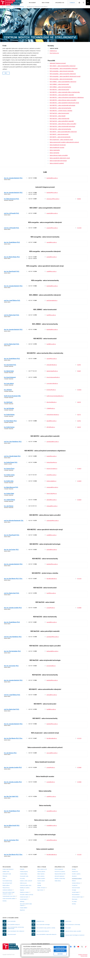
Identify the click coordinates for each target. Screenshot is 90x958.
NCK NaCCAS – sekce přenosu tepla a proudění (63, 124)
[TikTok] (85, 946)
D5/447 (79, 371)
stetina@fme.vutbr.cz (52, 694)
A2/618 (79, 402)
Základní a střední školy (60, 878)
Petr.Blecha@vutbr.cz (52, 578)
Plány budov (74, 899)
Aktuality (74, 869)
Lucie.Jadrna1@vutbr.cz (52, 383)
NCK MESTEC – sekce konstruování (59, 89)
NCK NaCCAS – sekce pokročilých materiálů (62, 121)
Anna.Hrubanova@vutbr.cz (53, 377)
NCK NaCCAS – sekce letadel (57, 116)
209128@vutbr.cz (51, 427)
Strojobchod (74, 885)
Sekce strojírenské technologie (58, 160)
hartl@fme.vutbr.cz (51, 315)
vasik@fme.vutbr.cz (51, 796)
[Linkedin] (74, 946)
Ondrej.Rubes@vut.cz (52, 462)
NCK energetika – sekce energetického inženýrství (63, 68)
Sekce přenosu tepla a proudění (59, 155)
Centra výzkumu (40, 876)
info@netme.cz (53, 50)
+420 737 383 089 (32, 475)
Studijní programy (24, 871)
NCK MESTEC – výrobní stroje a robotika (61, 110)
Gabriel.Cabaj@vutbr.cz (52, 371)
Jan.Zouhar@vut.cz (51, 665)
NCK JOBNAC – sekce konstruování (59, 84)
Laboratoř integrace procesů (58, 63)
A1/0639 (79, 481)
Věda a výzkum (45, 2)
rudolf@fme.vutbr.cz (51, 271)
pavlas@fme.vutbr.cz (52, 257)
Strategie (74, 890)
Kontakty (4, 900)
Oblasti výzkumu (40, 873)
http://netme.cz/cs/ (54, 53)
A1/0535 (79, 389)
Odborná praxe (23, 883)
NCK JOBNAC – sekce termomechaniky (60, 87)
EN (87, 2)
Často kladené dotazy (7, 880)
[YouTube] (78, 946)
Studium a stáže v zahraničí (26, 880)
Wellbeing (22, 901)
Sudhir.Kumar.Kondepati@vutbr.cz (55, 396)
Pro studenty (32, 2)
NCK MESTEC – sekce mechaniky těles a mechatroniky (65, 92)
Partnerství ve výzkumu (60, 871)
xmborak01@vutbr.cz (52, 364)
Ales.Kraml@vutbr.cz (51, 402)
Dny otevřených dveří (7, 883)
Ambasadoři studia (7, 873)
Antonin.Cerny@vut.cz (52, 468)
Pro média (74, 901)
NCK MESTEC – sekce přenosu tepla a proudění (63, 100)
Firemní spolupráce (59, 869)
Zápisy (4, 878)
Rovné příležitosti (75, 894)
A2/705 (79, 364)
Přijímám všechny (60, 947)
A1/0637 (79, 468)
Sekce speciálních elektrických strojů (60, 158)
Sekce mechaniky (54, 153)
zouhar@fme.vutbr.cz (52, 549)
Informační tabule (76, 887)
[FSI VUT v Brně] (6, 2)
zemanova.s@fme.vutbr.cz (53, 199)
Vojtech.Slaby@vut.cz (52, 493)
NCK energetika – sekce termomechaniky (61, 79)
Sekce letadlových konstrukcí (58, 145)
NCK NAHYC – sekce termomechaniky (60, 137)
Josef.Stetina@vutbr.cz (52, 300)
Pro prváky (22, 878)
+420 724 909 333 (32, 506)
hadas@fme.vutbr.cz (51, 456)
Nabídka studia (6, 871)
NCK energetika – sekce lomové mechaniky (62, 71)
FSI (2, 6)
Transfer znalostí (41, 880)
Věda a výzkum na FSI (42, 869)
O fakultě (8, 6)
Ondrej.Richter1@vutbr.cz (53, 414)
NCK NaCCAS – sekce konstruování (59, 113)
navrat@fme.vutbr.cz (52, 242)
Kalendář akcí (75, 871)
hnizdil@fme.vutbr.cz (52, 825)
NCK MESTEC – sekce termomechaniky (60, 108)
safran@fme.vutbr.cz (52, 499)
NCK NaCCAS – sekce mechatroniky (59, 118)
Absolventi (74, 876)
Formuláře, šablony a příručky (26, 894)
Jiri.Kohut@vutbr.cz (51, 389)
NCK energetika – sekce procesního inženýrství (63, 74)
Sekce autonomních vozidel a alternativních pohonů (64, 142)
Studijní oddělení (23, 907)
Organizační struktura (19, 6)
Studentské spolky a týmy (25, 885)
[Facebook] (70, 946)
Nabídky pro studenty (24, 887)
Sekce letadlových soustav (57, 147)
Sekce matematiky (55, 150)
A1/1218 (79, 578)
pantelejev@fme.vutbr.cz (53, 441)
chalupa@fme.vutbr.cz (52, 506)
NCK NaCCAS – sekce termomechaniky (60, 129)
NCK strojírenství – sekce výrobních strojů (61, 139)
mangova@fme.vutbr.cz (52, 487)
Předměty (22, 869)
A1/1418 (79, 228)
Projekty (39, 883)
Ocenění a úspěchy (76, 873)
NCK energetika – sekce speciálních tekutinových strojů (65, 76)
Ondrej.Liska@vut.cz (51, 481)
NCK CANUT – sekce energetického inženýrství (62, 66)
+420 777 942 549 (32, 371)
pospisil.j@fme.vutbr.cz (52, 213)
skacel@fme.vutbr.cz (51, 421)
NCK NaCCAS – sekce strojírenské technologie (62, 126)
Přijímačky (5, 876)
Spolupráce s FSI (59, 2)
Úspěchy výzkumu (41, 871)
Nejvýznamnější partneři (60, 873)
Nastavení (60, 953)
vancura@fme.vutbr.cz (52, 753)
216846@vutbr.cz (51, 408)
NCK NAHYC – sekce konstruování (59, 134)
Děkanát (74, 880)
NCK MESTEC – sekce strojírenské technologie (62, 105)
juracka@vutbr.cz (51, 607)
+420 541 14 (54, 48)
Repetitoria (22, 910)
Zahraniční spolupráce (59, 876)
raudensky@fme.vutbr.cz (53, 520)
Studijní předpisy (23, 873)
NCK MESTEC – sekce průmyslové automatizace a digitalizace (67, 97)
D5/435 (79, 199)
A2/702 (79, 421)
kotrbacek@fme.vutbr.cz (52, 651)
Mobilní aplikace (6, 885)
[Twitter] (82, 946)
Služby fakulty (58, 880)
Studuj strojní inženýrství (8, 869)
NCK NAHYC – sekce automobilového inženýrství (63, 131)
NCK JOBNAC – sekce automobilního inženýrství (63, 81)
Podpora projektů (41, 878)
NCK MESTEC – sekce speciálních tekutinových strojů (64, 102)
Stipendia (22, 890)
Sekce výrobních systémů (57, 163)
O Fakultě (72, 2)
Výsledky (39, 885)
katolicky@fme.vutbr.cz (52, 178)
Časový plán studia (24, 876)
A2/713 (79, 414)
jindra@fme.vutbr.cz (51, 475)
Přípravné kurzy (6, 887)
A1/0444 (79, 607)
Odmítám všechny (60, 950)
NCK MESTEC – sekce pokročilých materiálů (62, 95)
